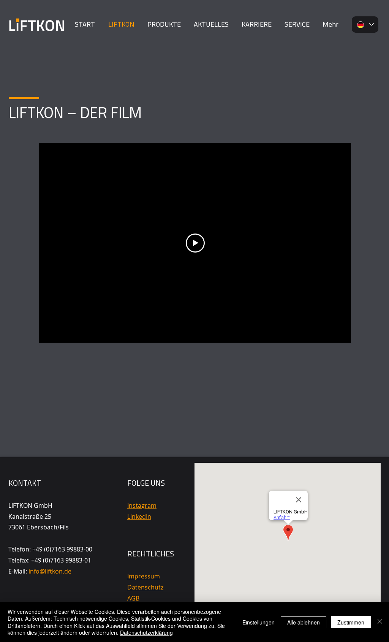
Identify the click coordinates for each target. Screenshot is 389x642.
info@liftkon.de (49, 571)
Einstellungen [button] (258, 622)
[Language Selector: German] (365, 24)
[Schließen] (379, 622)
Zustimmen (350, 622)
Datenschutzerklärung (146, 632)
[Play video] (195, 243)
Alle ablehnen (303, 622)
